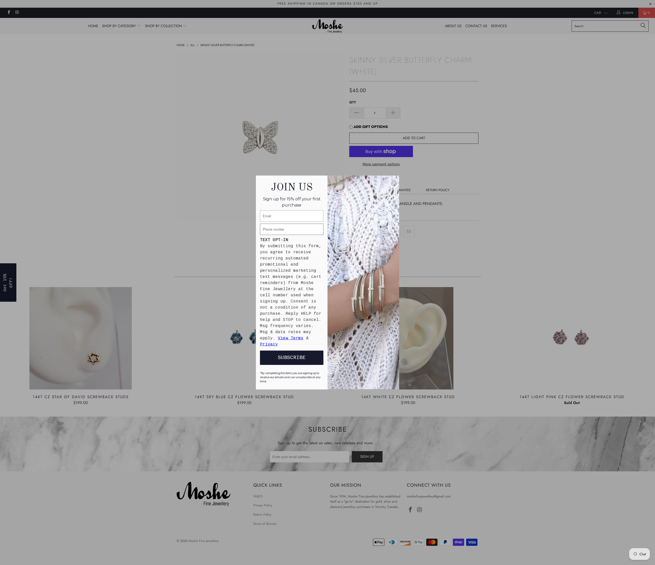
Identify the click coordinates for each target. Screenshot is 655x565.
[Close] (394, 183)
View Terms (290, 338)
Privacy (269, 344)
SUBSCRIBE (291, 358)
